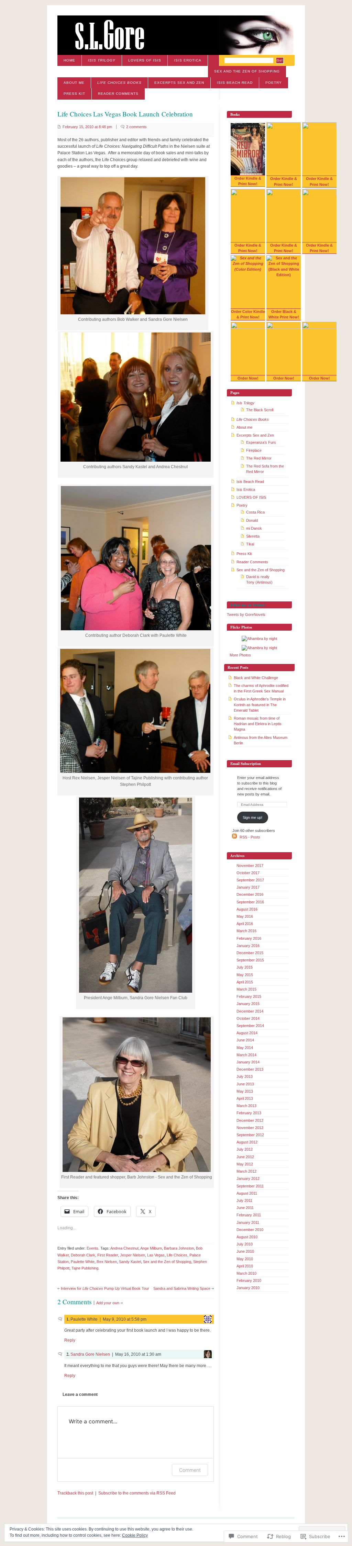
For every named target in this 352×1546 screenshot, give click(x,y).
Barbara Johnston (179, 1248)
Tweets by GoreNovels (246, 614)
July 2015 (244, 967)
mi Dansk (254, 528)
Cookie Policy (135, 1535)
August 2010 (246, 1237)
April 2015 (244, 982)
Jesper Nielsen (132, 1255)
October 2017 (248, 873)
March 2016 (246, 931)
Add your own (107, 1303)
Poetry (273, 82)
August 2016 (246, 909)
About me (74, 82)
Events (92, 1248)
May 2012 (244, 1164)
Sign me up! (252, 817)
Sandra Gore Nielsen (90, 1354)
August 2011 (246, 1193)
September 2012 (250, 1135)
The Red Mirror (259, 458)
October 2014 (248, 1018)
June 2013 (245, 1084)
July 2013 (244, 1076)
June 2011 (245, 1208)
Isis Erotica (187, 60)
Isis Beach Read (235, 82)
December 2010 (249, 1230)
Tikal (250, 544)
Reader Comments (118, 93)
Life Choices (177, 1255)
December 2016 (249, 894)
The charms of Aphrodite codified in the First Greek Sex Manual (261, 688)
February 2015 (248, 996)
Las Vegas (156, 1255)
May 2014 (244, 1048)
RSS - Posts (250, 837)
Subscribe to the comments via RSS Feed (137, 1493)
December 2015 (249, 953)
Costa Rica (255, 512)
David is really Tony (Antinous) (259, 579)
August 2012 (246, 1142)
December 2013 (249, 1069)
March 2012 (246, 1171)
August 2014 (246, 1033)
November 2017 (249, 866)
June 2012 (245, 1157)
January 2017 (248, 887)
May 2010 (244, 1259)
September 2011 (250, 1186)
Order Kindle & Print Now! (247, 181)
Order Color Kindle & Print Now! (248, 314)
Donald (252, 520)
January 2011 (247, 1222)
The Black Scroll (259, 410)
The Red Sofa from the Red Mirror (265, 469)
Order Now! (248, 378)
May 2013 (244, 1091)
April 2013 (244, 1098)
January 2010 (248, 1288)
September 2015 (250, 960)
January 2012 (248, 1178)
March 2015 (246, 989)
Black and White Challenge (256, 678)
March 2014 (246, 1055)
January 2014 (248, 1062)
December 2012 (249, 1120)
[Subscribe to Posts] (234, 837)
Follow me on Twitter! (248, 605)
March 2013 (246, 1106)
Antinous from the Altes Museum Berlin (260, 740)
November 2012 (249, 1128)
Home (69, 60)
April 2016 (244, 924)
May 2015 (244, 975)
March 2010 (246, 1273)
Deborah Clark (83, 1255)
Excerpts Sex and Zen (179, 82)
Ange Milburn (151, 1248)
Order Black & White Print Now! (283, 314)
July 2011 (244, 1200)
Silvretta (253, 536)
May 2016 (244, 916)
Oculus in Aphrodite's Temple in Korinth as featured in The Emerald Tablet (260, 704)
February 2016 (248, 938)
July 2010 (244, 1244)
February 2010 (248, 1280)
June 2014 (245, 1040)
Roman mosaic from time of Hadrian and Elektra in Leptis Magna (258, 723)
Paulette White (83, 1262)
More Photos (240, 655)
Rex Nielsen (107, 1262)
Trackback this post (75, 1493)
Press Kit (74, 93)
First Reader (107, 1255)
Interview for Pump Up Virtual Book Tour (105, 1288)
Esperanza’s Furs (261, 442)
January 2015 (248, 1004)
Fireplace (254, 450)
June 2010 (245, 1251)
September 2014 (250, 1026)
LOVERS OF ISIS (144, 60)
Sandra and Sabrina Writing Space (181, 1288)
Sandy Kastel (130, 1262)
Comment (190, 1470)
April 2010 (244, 1266)
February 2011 (248, 1215)
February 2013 (248, 1113)
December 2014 (249, 1011)
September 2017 (250, 880)
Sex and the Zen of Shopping (247, 71)
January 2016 (248, 946)
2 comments (136, 127)
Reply (69, 1340)
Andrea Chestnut (124, 1248)
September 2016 (250, 902)
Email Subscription (245, 763)
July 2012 (244, 1149)
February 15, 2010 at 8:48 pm (87, 127)
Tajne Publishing (85, 1268)
